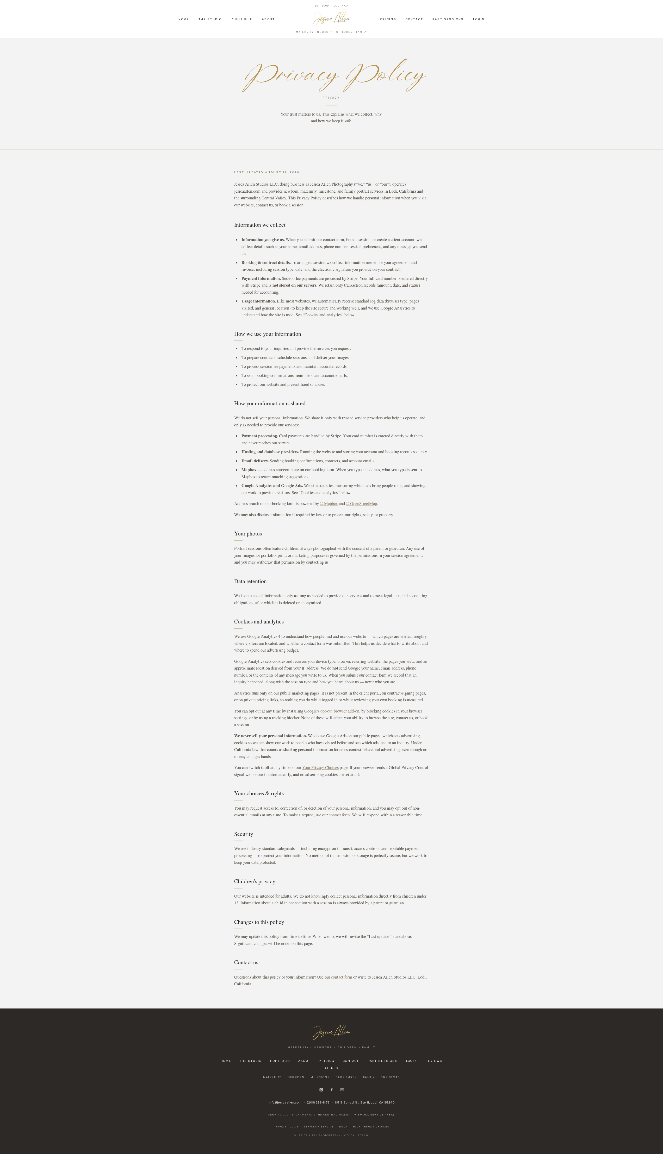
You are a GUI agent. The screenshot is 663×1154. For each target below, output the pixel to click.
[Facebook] (332, 1090)
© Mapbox (329, 503)
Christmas (390, 1077)
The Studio (210, 19)
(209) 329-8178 (318, 1102)
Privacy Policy (286, 1126)
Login (479, 19)
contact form (339, 815)
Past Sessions (448, 19)
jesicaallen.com (247, 191)
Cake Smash (346, 1077)
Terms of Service (319, 1126)
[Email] (342, 1090)
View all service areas (374, 1114)
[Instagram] (321, 1090)
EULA (343, 1126)
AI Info (331, 1068)
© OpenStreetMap (361, 503)
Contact (414, 19)
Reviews (433, 1061)
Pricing (388, 19)
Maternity (272, 1077)
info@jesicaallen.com (285, 1102)
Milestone (320, 1077)
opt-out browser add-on (339, 711)
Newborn (296, 1077)
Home (183, 19)
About (268, 19)
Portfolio (242, 19)
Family (369, 1077)
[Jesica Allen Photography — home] (331, 1032)
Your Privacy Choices (320, 767)
